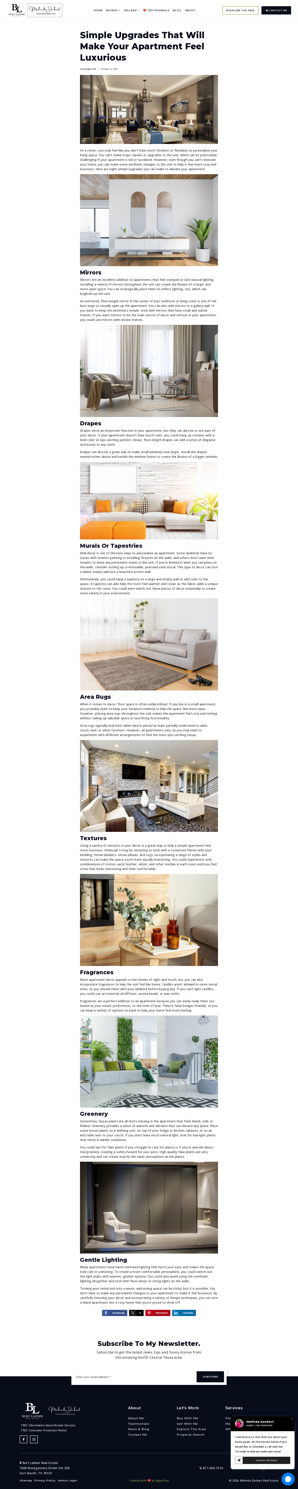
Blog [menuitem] (177, 10)
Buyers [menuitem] (112, 10)
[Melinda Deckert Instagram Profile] (34, 1439)
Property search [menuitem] (191, 1434)
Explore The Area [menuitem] (191, 1429)
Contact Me (277, 10)
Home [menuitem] (98, 10)
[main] (149, 663)
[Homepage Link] (17, 10)
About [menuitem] (190, 10)
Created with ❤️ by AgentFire (149, 1480)
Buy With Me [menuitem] (187, 1418)
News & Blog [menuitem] (138, 1429)
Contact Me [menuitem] (137, 1434)
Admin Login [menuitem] (67, 1480)
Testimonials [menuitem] (138, 1423)
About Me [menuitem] (136, 1418)
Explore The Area (241, 10)
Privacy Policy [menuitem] (45, 1480)
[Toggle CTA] (288, 1479)
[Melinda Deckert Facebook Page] (23, 1439)
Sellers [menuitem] (131, 10)
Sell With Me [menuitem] (187, 1423)
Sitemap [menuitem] (26, 1480)
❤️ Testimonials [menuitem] (156, 10)
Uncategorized (88, 68)
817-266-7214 (212, 1468)
